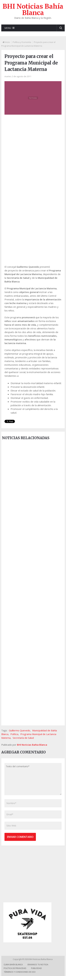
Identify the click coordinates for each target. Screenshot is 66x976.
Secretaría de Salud (23, 737)
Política (14, 734)
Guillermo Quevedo (19, 730)
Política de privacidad (15, 968)
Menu (7, 27)
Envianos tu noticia (38, 964)
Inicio (7, 42)
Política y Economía (22, 42)
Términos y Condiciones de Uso (20, 972)
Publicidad (36, 968)
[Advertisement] (33, 153)
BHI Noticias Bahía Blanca (33, 9)
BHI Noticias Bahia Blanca (32, 744)
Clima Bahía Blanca (13, 964)
